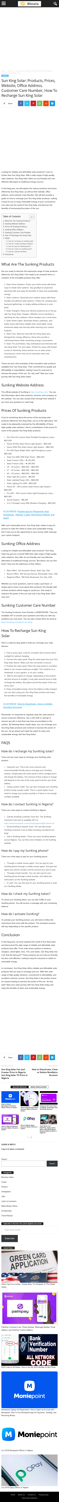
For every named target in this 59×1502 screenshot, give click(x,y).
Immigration (6, 1192)
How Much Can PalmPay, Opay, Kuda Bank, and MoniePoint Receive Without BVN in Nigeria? (48, 1129)
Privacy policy (43, 1495)
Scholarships (6, 1211)
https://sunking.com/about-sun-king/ (16, 622)
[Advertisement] (29, 37)
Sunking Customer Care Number (18, 233)
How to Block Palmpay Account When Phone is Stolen (9, 1128)
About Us (21, 1495)
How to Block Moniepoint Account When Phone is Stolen (9, 1105)
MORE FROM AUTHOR (39, 1087)
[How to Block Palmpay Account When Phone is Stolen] (10, 1119)
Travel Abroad (6, 1216)
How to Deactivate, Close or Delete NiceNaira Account (45, 1072)
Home (3, 71)
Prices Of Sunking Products (16, 227)
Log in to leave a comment (12, 1149)
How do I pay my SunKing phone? (19, 246)
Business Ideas (7, 1177)
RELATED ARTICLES (19, 1087)
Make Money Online (9, 1206)
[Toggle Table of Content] (30, 217)
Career (4, 1182)
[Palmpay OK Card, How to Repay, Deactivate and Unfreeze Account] (49, 1097)
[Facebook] (20, 103)
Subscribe (10, 1238)
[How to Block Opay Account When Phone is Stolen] (29, 1119)
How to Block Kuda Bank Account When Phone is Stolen (29, 1109)
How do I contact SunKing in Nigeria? (20, 244)
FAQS (7, 238)
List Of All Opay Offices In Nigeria (14, 1487)
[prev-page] (27, 1137)
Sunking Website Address (15, 224)
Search (4, 1159)
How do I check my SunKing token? (20, 249)
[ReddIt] (46, 103)
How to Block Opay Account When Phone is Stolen (29, 1126)
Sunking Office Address (15, 230)
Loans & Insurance (8, 1201)
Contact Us (32, 1495)
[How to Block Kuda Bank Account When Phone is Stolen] (29, 1098)
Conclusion (9, 254)
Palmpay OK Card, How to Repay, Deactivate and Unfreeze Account (48, 1107)
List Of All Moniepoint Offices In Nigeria (17, 1450)
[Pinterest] (33, 103)
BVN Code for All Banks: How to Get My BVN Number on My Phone (28, 1367)
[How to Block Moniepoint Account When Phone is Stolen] (10, 1097)
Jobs (3, 1196)
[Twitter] (27, 103)
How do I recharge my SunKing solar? (21, 241)
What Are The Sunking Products (18, 221)
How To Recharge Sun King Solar (19, 235)
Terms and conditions (29, 1498)
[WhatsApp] (39, 103)
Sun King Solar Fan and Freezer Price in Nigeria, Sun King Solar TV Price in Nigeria (14, 1073)
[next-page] (31, 1137)
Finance (10, 71)
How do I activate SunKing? (17, 251)
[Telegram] (52, 103)
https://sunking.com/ (39, 392)
